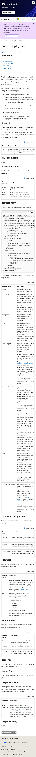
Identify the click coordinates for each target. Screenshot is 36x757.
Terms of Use (23, 752)
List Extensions (23, 590)
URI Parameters (7, 61)
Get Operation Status (23, 711)
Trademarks (4, 754)
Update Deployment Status (25, 363)
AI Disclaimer (5, 747)
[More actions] (33, 41)
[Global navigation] (1, 19)
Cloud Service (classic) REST (14, 41)
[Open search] (28, 19)
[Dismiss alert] (33, 2)
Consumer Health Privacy (8, 752)
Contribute (4, 749)
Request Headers (8, 63)
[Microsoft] (18, 19)
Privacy (12, 749)
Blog (25, 747)
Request (5, 59)
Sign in (32, 19)
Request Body (7, 66)
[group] (18, 149)
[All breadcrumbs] (2, 41)
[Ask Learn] (30, 41)
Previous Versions (16, 747)
